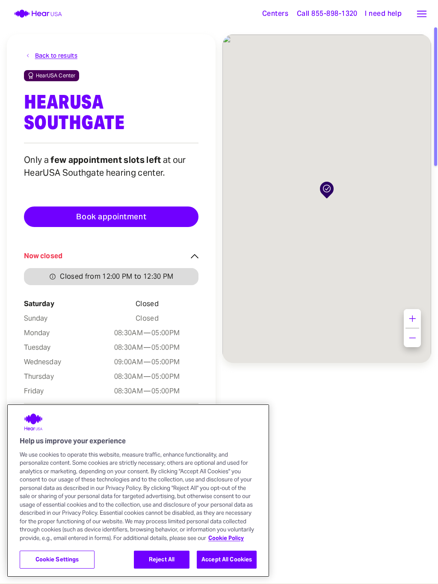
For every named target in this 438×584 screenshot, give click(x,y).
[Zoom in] (412, 318)
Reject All (162, 559)
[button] (421, 13)
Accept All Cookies (226, 559)
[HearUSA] (33, 14)
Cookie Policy (226, 538)
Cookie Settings (57, 559)
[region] (138, 490)
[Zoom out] (412, 337)
